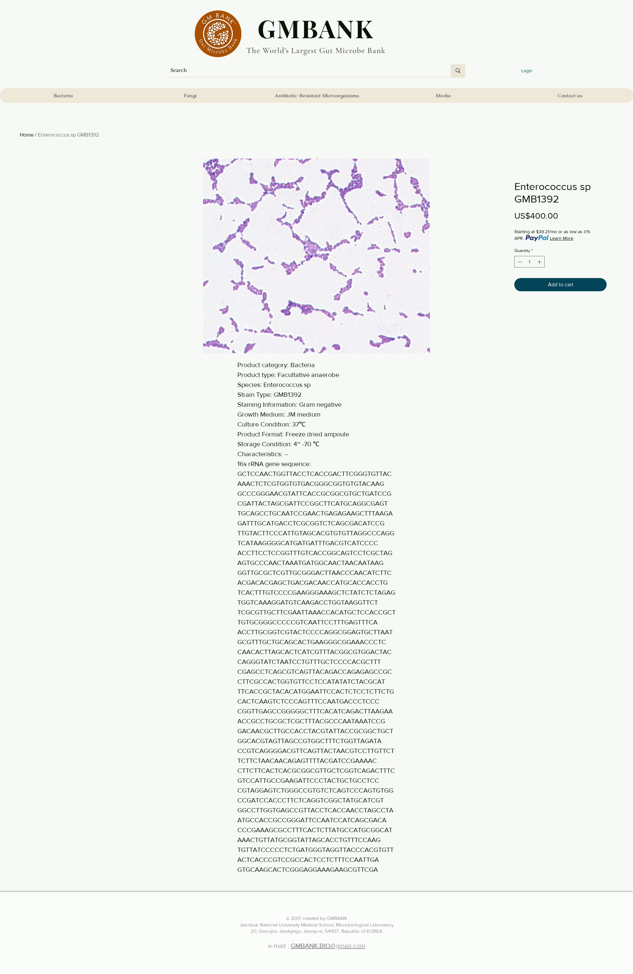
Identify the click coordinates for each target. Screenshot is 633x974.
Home (27, 135)
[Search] (458, 70)
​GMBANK (315, 28)
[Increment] (540, 261)
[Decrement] (519, 261)
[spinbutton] (529, 261)
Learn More (561, 238)
